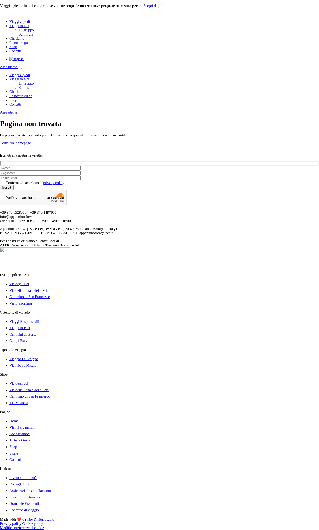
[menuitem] (16, 59)
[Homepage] (21, 14)
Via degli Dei (19, 284)
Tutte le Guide (19, 440)
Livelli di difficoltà (23, 478)
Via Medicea (18, 403)
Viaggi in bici (19, 26)
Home (13, 421)
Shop (13, 47)
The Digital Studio (40, 519)
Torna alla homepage (15, 143)
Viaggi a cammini (22, 427)
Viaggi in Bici (19, 328)
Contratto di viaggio (24, 510)
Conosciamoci (19, 434)
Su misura (26, 34)
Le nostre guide (20, 43)
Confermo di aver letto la (35, 183)
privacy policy (53, 183)
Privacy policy (11, 524)
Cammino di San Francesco (29, 297)
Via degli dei (18, 383)
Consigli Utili (19, 484)
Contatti (15, 51)
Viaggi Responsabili (24, 322)
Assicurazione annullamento (30, 491)
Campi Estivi (18, 341)
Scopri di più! (153, 6)
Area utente (9, 67)
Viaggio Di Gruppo (23, 359)
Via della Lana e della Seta (29, 290)
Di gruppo (26, 30)
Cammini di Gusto (22, 334)
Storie (13, 453)
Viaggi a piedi (19, 22)
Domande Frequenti (24, 503)
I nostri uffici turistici (24, 497)
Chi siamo (16, 38)
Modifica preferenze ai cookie (22, 528)
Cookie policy (32, 524)
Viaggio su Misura (22, 365)
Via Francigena (20, 303)
